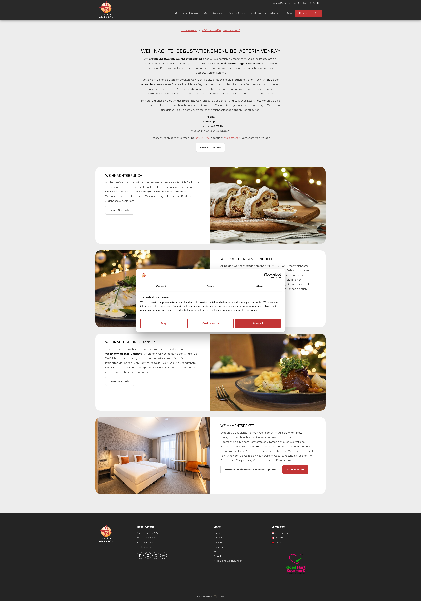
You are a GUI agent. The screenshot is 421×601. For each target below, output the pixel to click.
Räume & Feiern (237, 12)
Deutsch (279, 542)
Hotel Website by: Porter (210, 596)
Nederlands (281, 533)
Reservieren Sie (308, 13)
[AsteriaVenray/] (140, 555)
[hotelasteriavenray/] (155, 555)
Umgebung (272, 12)
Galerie (218, 542)
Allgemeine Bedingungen (228, 560)
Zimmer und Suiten (186, 12)
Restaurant (218, 12)
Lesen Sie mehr (120, 210)
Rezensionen (221, 547)
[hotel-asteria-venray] (148, 555)
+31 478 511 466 (304, 3)
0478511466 (203, 137)
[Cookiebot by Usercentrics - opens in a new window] (266, 275)
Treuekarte (220, 556)
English (278, 537)
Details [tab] (211, 286)
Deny (163, 323)
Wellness (256, 12)
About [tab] (259, 286)
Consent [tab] (161, 286)
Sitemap (218, 551)
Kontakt (287, 12)
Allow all (258, 323)
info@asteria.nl (284, 3)
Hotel (205, 12)
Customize (208, 323)
